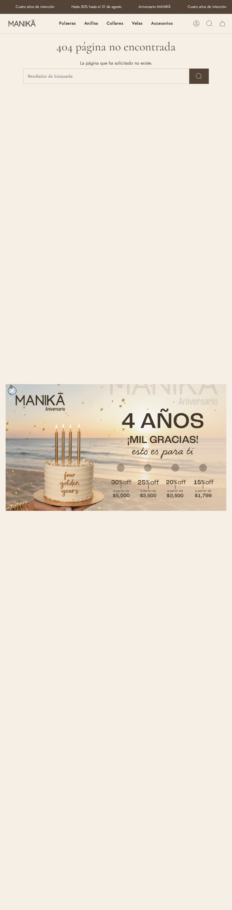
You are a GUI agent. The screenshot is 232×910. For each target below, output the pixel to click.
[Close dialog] (12, 390)
